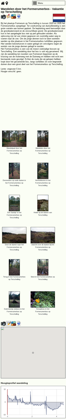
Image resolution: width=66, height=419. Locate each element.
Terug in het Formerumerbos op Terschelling (14, 278)
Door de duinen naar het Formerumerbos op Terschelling (14, 247)
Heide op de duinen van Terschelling (43, 213)
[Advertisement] (33, 100)
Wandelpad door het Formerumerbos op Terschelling (14, 150)
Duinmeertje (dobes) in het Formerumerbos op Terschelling (14, 311)
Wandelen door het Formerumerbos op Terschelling (42, 150)
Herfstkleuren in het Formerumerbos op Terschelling (42, 182)
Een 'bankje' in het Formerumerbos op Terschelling (14, 215)
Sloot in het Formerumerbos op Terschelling (43, 278)
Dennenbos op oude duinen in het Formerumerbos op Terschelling (14, 182)
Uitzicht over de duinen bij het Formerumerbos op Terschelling (42, 247)
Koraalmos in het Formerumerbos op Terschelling (42, 311)
